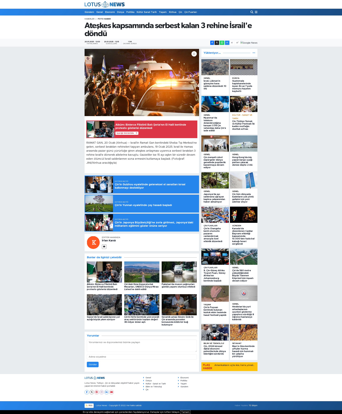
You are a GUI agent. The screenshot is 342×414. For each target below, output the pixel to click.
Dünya (120, 12)
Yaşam (163, 12)
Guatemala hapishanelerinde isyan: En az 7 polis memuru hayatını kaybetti (242, 86)
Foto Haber (104, 19)
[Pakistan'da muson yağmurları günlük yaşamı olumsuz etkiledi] (179, 272)
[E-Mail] (104, 246)
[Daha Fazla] (227, 43)
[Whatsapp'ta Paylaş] (222, 43)
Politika (130, 12)
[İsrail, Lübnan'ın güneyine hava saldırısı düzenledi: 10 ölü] (215, 67)
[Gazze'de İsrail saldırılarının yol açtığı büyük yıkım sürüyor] (104, 304)
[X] (92, 392)
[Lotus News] (105, 4)
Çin (180, 12)
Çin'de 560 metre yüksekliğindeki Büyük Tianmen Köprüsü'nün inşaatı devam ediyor (242, 275)
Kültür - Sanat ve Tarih (156, 384)
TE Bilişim (253, 406)
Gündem (89, 12)
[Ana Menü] (256, 12)
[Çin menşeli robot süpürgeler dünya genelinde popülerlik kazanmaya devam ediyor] (215, 143)
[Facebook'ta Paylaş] (212, 43)
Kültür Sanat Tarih (147, 12)
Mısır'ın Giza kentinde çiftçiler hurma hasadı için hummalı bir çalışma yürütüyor (243, 351)
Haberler (89, 19)
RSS (90, 406)
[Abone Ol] (248, 42)
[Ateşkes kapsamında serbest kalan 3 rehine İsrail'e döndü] (142, 82)
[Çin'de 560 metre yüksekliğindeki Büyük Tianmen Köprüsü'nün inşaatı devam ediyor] (243, 257)
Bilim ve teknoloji (214, 343)
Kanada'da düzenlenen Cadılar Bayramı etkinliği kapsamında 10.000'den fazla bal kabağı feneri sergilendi (243, 236)
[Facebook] (87, 392)
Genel (99, 12)
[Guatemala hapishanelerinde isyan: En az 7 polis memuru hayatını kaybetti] (243, 67)
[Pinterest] (96, 392)
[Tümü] (254, 53)
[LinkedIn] (106, 392)
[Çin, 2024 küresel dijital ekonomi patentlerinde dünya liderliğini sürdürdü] (215, 332)
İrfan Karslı (109, 240)
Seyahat (237, 343)
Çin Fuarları (190, 12)
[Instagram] (101, 392)
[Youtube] (111, 392)
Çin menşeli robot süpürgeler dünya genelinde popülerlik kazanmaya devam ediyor (215, 162)
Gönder (93, 364)
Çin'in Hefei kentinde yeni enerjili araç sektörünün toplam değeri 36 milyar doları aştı (141, 319)
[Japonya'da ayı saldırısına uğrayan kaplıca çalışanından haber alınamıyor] (215, 180)
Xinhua (172, 12)
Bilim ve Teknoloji (154, 387)
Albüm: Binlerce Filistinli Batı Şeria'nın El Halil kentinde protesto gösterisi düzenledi (102, 286)
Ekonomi (110, 12)
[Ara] (252, 12)
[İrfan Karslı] (93, 242)
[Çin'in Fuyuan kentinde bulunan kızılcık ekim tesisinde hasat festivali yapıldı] (215, 293)
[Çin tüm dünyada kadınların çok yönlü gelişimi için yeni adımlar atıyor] (243, 180)
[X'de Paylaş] (217, 43)
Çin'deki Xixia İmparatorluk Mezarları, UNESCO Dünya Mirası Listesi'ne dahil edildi (141, 286)
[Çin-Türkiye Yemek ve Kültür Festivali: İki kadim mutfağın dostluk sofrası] (243, 104)
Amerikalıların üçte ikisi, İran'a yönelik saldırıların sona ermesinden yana (252, 365)
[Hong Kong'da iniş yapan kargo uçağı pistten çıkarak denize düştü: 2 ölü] (243, 143)
